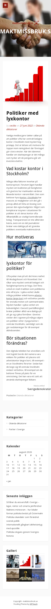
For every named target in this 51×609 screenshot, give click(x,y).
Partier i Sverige (17, 429)
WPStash (34, 604)
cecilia (12, 125)
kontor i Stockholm (29, 197)
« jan (8, 481)
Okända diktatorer (25, 395)
